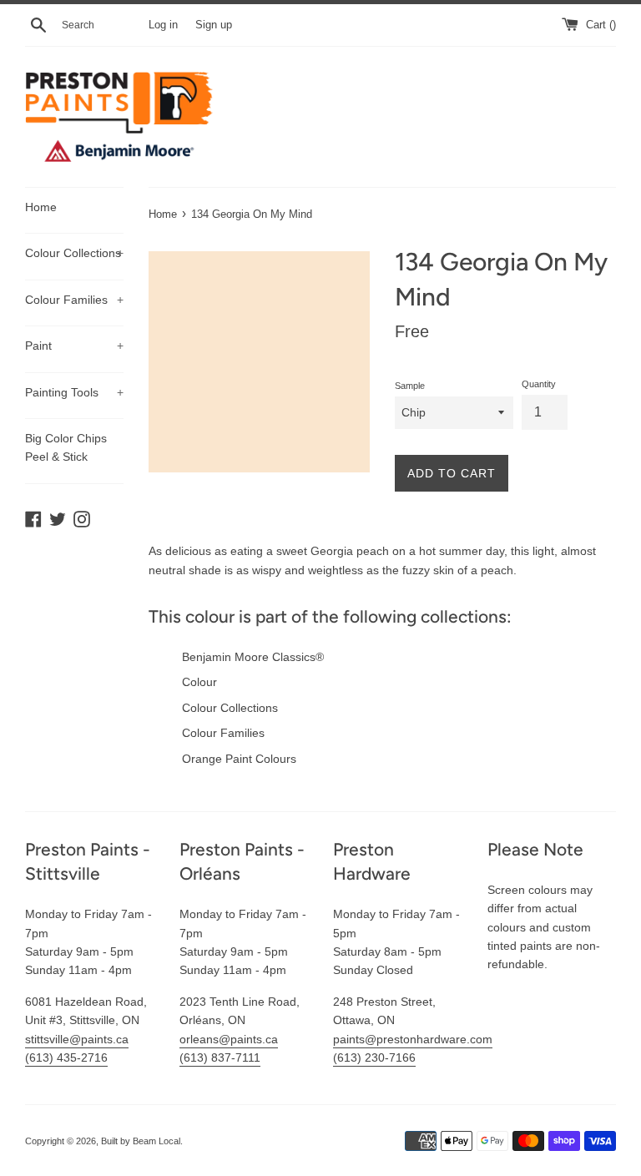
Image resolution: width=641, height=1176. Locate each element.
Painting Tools (74, 392)
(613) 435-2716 (66, 1057)
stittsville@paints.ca (77, 1039)
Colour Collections (74, 253)
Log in (163, 25)
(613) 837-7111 (219, 1057)
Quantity (539, 384)
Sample (410, 386)
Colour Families (74, 299)
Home (41, 207)
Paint (74, 345)
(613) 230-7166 (374, 1057)
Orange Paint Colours (239, 758)
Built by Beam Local (140, 1141)
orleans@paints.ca (228, 1039)
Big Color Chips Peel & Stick (66, 447)
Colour (199, 682)
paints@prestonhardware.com (412, 1039)
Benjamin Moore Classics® (253, 657)
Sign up (213, 25)
